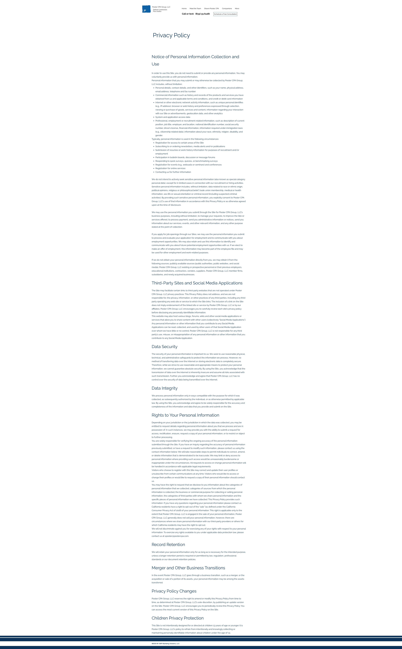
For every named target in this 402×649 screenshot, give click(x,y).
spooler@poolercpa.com (177, 536)
